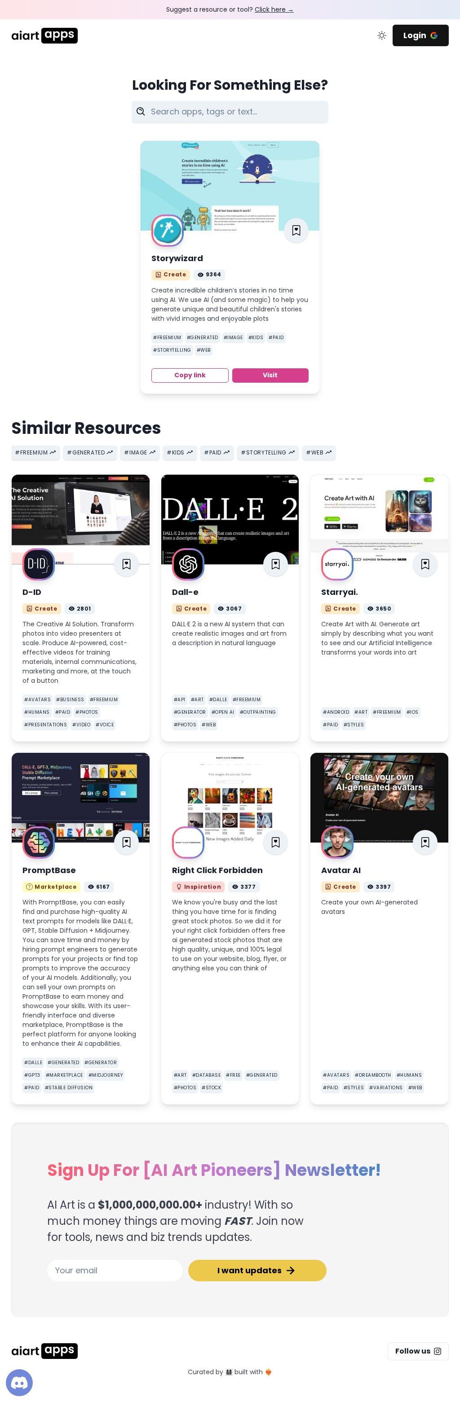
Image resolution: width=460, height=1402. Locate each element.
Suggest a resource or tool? (230, 9)
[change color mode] (382, 35)
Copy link (190, 375)
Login (414, 35)
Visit (270, 375)
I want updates (249, 1270)
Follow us (412, 1351)
